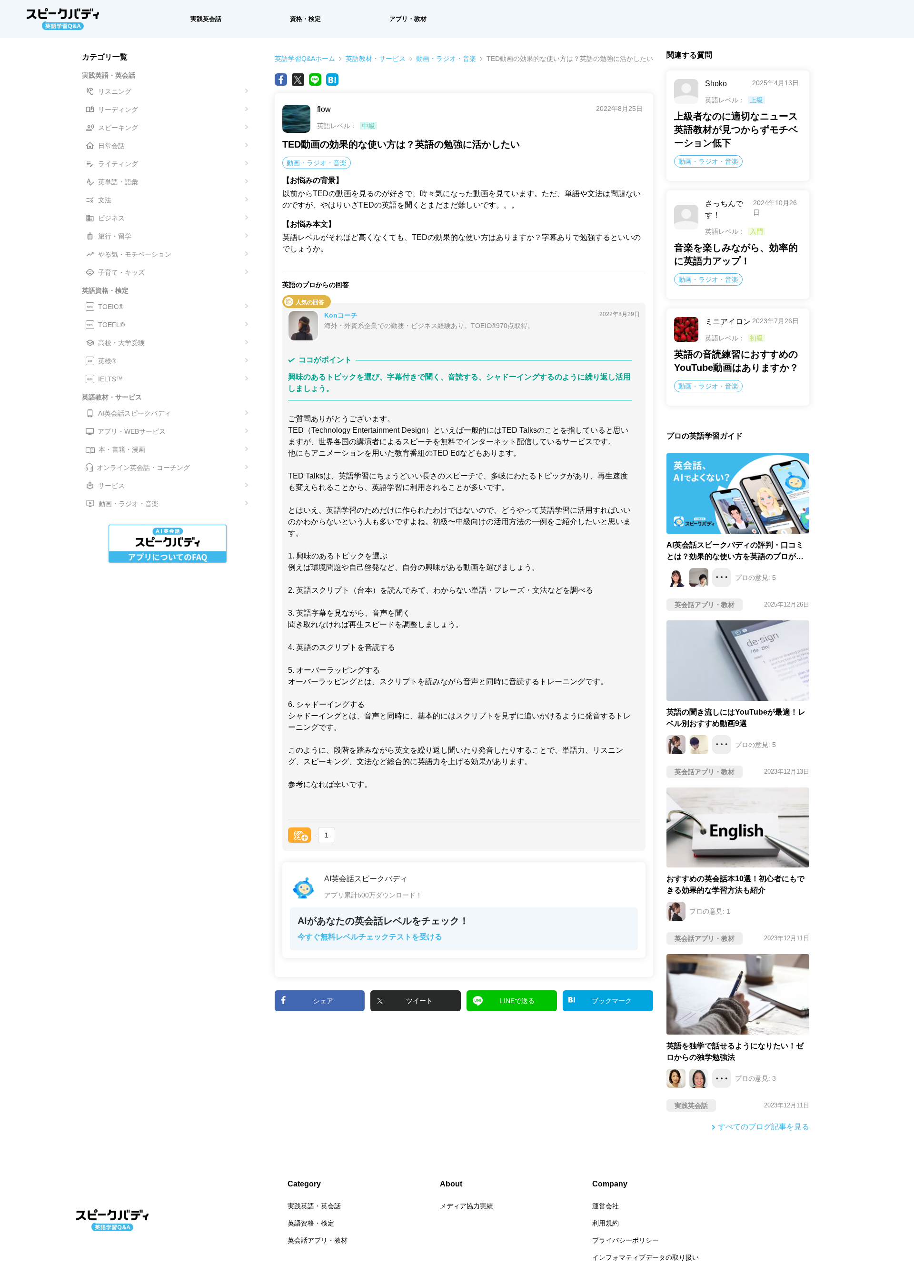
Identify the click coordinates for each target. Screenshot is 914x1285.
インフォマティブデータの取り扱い (645, 1257)
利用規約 (605, 1223)
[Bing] (332, 79)
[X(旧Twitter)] (298, 79)
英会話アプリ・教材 (318, 1240)
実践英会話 (205, 18)
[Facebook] (281, 79)
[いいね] (299, 835)
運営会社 (605, 1206)
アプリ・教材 (408, 18)
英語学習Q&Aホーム (305, 58)
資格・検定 (305, 18)
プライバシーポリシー (625, 1240)
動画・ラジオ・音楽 (446, 58)
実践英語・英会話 (314, 1206)
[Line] (315, 79)
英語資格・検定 (311, 1223)
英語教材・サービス (376, 58)
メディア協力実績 (466, 1206)
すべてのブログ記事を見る (763, 1127)
